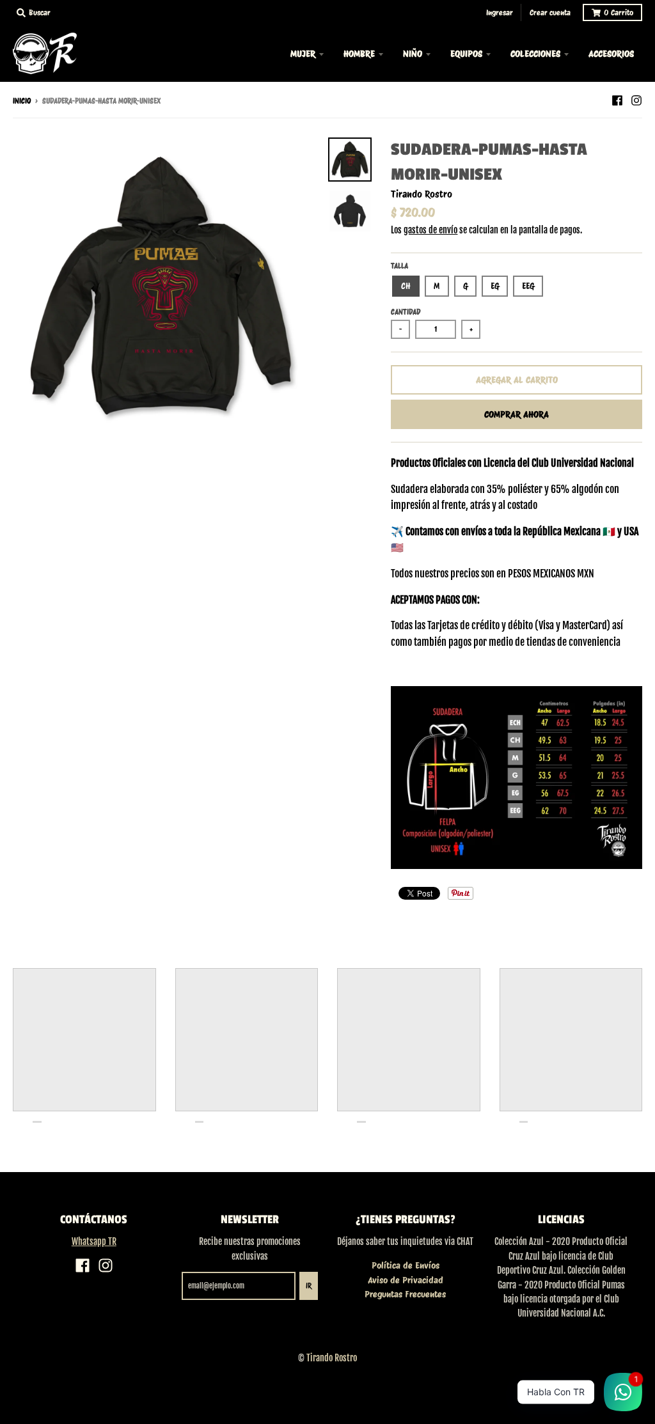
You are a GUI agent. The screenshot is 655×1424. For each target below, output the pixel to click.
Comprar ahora (516, 414)
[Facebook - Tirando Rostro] (617, 100)
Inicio (22, 101)
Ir (309, 1285)
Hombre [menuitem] (359, 54)
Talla (399, 266)
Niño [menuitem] (412, 54)
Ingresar (499, 12)
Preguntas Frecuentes (405, 1294)
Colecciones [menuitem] (535, 54)
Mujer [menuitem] (302, 54)
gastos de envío (430, 229)
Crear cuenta (550, 12)
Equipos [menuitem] (466, 54)
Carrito (618, 12)
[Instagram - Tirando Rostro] (636, 100)
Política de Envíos (405, 1265)
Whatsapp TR (94, 1241)
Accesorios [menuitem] (611, 54)
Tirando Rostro (421, 194)
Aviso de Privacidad (405, 1280)
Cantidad (405, 312)
